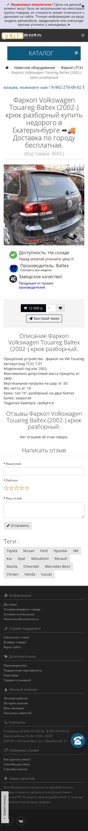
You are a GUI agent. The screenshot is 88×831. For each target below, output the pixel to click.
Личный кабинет (16, 698)
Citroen (13, 574)
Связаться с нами (16, 637)
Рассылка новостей (18, 713)
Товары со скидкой (17, 680)
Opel (21, 558)
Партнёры (11, 675)
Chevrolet (31, 566)
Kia (9, 558)
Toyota (12, 550)
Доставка (10, 604)
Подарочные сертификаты (23, 670)
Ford (44, 550)
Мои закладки (14, 708)
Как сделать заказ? (17, 759)
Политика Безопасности (21, 619)
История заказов (16, 703)
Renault (61, 558)
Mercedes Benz (57, 566)
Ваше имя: (14, 464)
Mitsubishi (40, 558)
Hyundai (60, 550)
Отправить (19, 525)
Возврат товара (15, 642)
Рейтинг (12, 480)
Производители (15, 665)
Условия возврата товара (22, 609)
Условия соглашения (19, 614)
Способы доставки (17, 764)
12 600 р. (36, 308)
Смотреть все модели (36, 270)
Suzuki (46, 574)
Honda (29, 574)
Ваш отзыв (14, 498)
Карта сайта (12, 647)
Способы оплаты (15, 769)
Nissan (28, 550)
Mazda (12, 566)
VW (75, 550)
